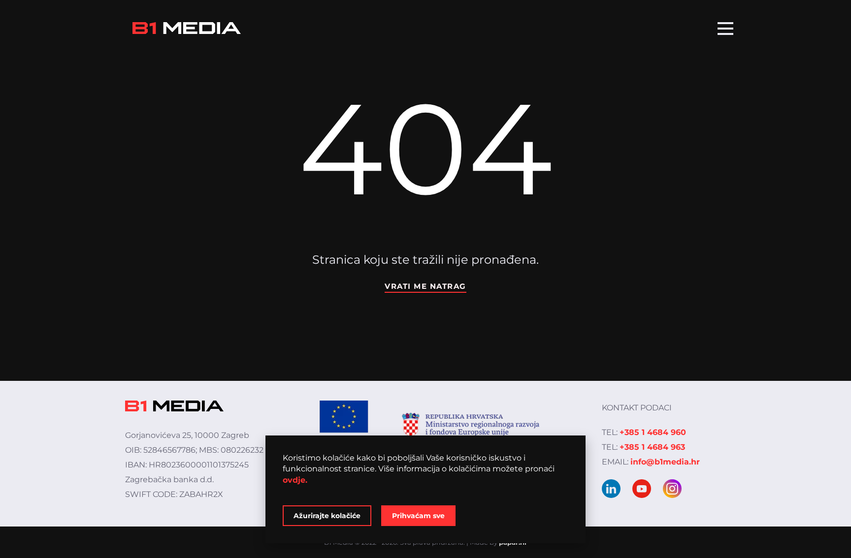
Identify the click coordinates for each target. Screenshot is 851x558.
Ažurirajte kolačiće (327, 515)
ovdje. (295, 480)
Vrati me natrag (425, 286)
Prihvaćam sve (418, 515)
